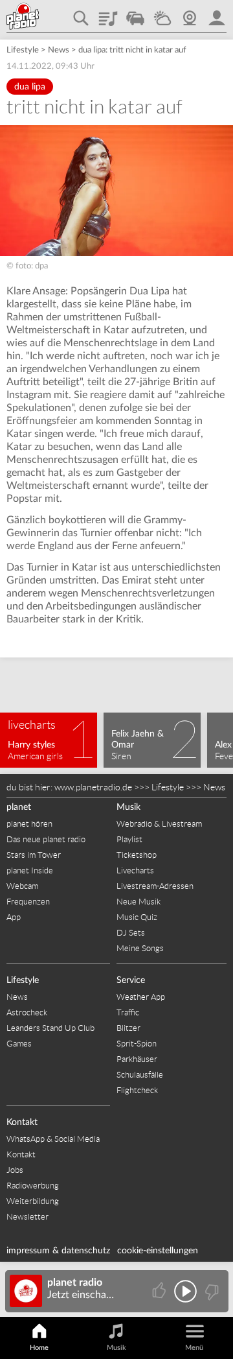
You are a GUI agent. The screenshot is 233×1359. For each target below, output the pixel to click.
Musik (128, 807)
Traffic (135, 13)
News (58, 50)
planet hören (29, 824)
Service (130, 980)
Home (39, 1347)
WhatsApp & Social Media (53, 1139)
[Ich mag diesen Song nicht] (210, 1291)
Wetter (162, 13)
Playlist (108, 13)
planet (18, 807)
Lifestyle (22, 50)
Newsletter (27, 1217)
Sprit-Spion (136, 1043)
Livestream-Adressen (155, 886)
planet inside (217, 13)
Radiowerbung (32, 1185)
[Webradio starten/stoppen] (185, 1291)
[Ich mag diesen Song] (160, 1291)
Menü (194, 1347)
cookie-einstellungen (157, 1250)
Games (19, 1043)
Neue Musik (138, 901)
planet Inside (29, 870)
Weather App (140, 997)
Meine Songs (140, 948)
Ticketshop (136, 855)
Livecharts (135, 870)
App (13, 917)
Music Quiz (136, 917)
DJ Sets (130, 933)
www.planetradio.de (93, 787)
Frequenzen (28, 901)
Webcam (189, 13)
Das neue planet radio (45, 839)
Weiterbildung (32, 1201)
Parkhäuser (136, 1059)
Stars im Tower (33, 855)
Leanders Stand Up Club (50, 1028)
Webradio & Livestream (159, 824)
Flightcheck (137, 1090)
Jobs (14, 1170)
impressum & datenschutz (58, 1250)
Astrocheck (26, 1012)
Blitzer (128, 1028)
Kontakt (22, 1122)
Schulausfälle (139, 1075)
